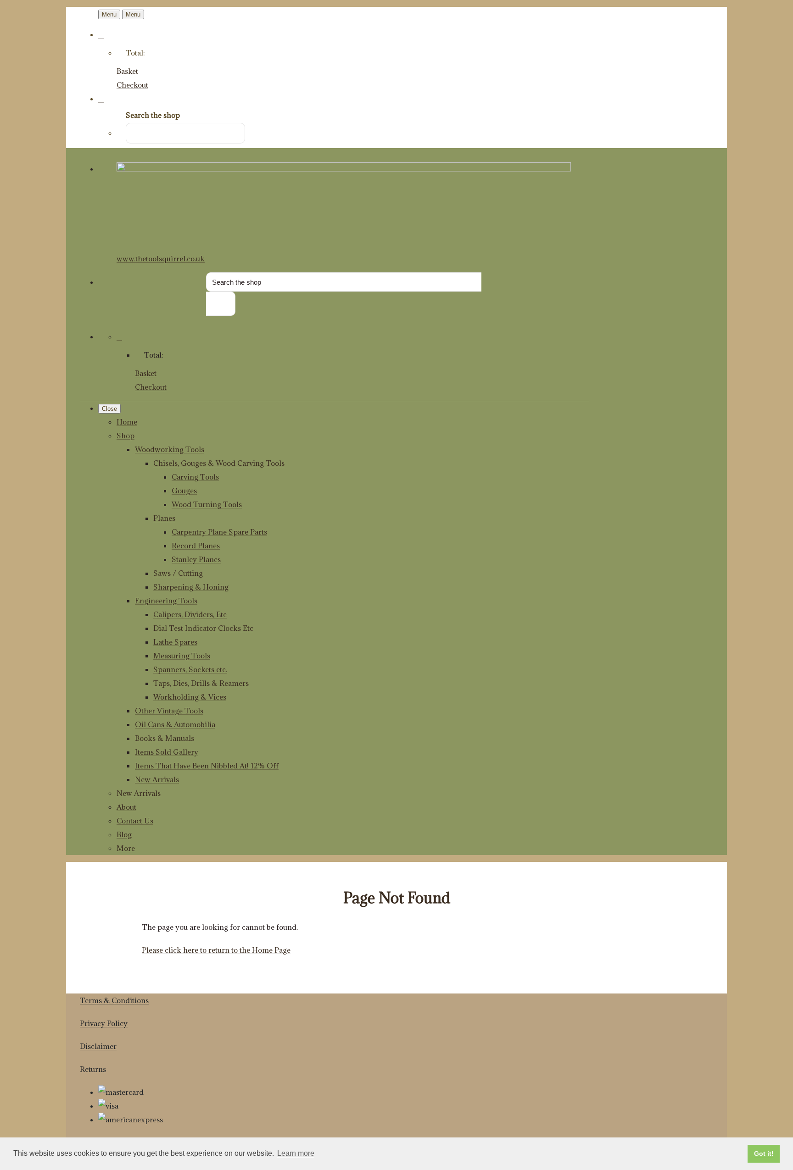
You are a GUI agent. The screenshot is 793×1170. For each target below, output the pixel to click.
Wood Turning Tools (207, 504)
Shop (125, 435)
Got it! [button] (764, 1153)
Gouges (184, 490)
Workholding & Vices (189, 696)
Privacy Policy (104, 1023)
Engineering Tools (166, 600)
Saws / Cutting (178, 573)
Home (127, 421)
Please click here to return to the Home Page (216, 950)
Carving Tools (195, 476)
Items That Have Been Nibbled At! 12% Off (207, 765)
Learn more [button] (295, 1153)
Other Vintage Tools (169, 710)
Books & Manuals (164, 738)
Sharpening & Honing (191, 586)
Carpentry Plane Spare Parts (219, 531)
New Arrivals (157, 779)
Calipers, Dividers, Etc (190, 614)
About (126, 806)
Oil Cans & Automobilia (175, 724)
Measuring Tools (181, 655)
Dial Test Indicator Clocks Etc (203, 628)
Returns (93, 1069)
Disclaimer (98, 1046)
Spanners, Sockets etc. (190, 669)
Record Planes (196, 545)
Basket (127, 71)
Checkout (132, 84)
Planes (164, 518)
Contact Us (135, 820)
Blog (124, 834)
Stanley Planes (196, 559)
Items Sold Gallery (166, 751)
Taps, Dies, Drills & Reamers (201, 683)
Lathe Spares (175, 641)
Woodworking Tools (169, 449)
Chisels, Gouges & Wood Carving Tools (219, 463)
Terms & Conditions (114, 1000)
